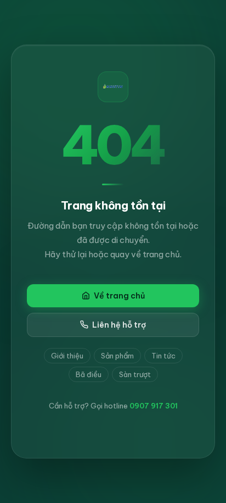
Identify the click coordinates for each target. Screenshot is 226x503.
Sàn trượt (135, 374)
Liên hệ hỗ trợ (119, 325)
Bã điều (88, 374)
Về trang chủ (119, 296)
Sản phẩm (117, 355)
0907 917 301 (153, 405)
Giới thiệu (67, 355)
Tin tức (163, 355)
